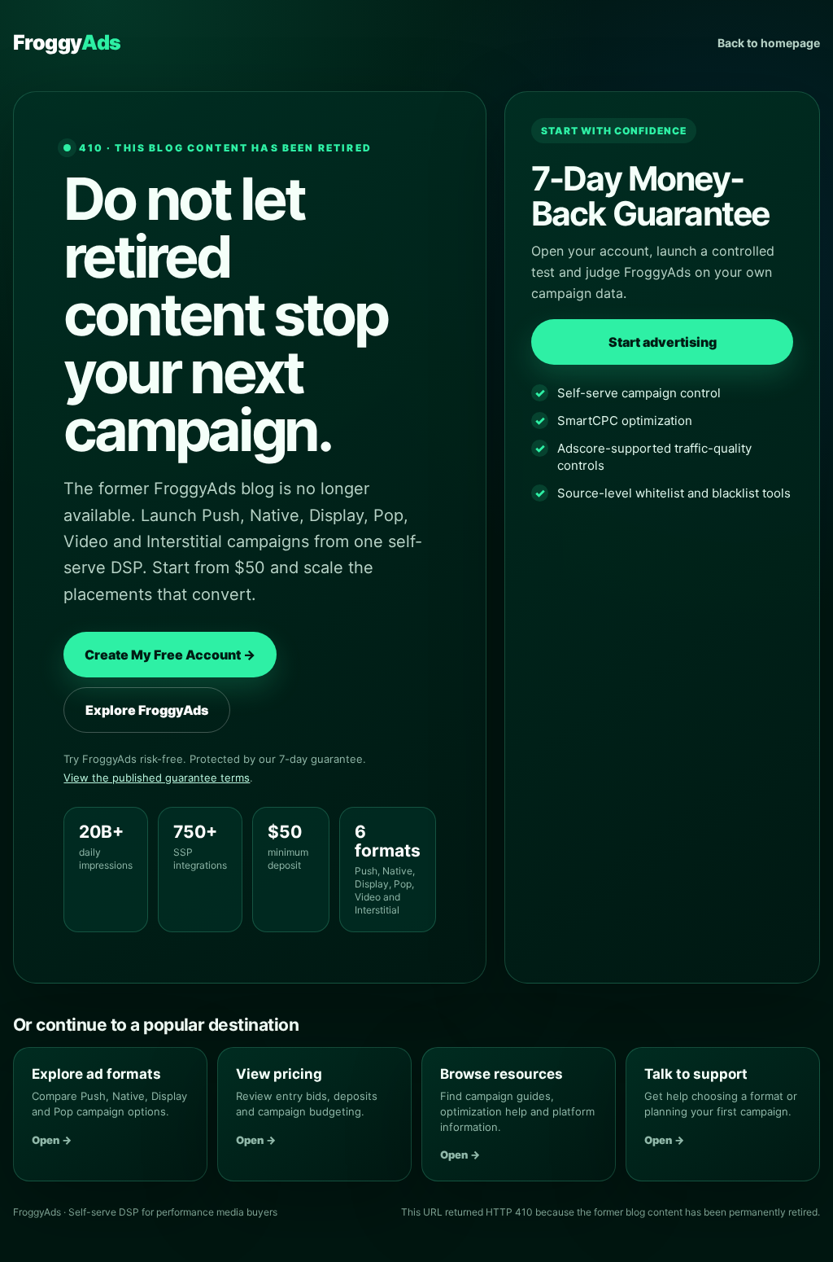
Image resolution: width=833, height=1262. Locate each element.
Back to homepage (768, 43)
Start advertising (662, 342)
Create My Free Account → (170, 654)
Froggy (66, 42)
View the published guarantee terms (156, 777)
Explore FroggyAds (146, 710)
